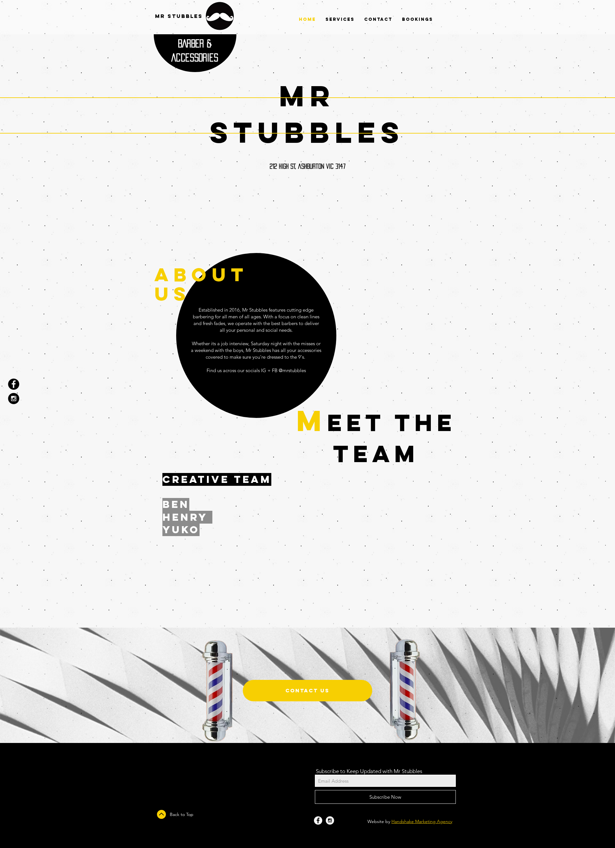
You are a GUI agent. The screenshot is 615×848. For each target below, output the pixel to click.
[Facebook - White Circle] (318, 820)
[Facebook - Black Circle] (13, 384)
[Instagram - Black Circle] (13, 398)
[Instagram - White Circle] (330, 820)
